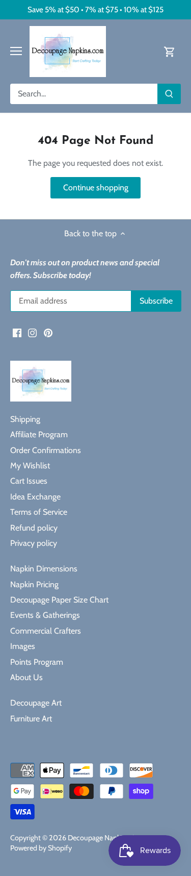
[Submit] (169, 94)
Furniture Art (31, 718)
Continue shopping (95, 187)
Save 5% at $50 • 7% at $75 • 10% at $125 (95, 9)
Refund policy (34, 528)
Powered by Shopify (41, 848)
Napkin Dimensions (43, 568)
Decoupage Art (36, 703)
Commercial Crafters (45, 631)
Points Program (36, 662)
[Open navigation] (16, 51)
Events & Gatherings (45, 615)
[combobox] (84, 94)
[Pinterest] (48, 332)
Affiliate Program (39, 434)
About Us (26, 677)
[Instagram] (32, 332)
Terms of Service (38, 512)
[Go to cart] (169, 51)
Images (22, 646)
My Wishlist (30, 465)
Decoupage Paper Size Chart (59, 600)
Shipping (25, 419)
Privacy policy (33, 543)
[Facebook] (17, 332)
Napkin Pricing (34, 584)
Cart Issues (28, 481)
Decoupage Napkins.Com (107, 837)
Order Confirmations (45, 450)
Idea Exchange (35, 497)
